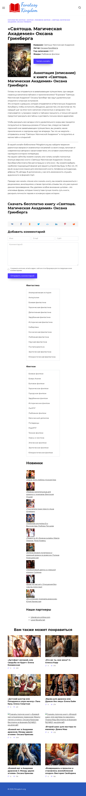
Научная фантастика (38, 342)
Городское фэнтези (37, 393)
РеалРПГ (33, 428)
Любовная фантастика (39, 337)
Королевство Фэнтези (16, 20)
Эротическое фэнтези (39, 448)
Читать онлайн (43, 61)
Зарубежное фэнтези (38, 398)
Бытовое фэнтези (36, 383)
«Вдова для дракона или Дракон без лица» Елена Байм (60, 700)
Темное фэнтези (36, 433)
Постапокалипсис (37, 347)
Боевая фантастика (37, 302)
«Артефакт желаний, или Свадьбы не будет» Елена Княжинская (21, 662)
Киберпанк (34, 327)
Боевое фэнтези (36, 374)
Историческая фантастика (40, 322)
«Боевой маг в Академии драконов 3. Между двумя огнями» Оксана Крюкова (21, 770)
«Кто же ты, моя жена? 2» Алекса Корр (58, 661)
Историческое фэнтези (39, 403)
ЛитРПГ (32, 408)
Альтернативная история (40, 293)
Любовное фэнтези (42, 20)
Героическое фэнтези (38, 388)
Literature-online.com (40, 617)
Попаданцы (34, 423)
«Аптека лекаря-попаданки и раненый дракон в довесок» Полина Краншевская (42, 555)
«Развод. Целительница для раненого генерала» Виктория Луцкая (40, 494)
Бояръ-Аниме (35, 379)
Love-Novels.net (38, 620)
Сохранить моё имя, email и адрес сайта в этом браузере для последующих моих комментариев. (41, 269)
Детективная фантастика (40, 312)
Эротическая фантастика (40, 352)
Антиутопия (34, 297)
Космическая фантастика (40, 332)
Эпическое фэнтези (38, 443)
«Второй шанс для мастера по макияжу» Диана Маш (60, 728)
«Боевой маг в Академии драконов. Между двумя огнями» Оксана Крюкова (20, 732)
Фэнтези (30, 20)
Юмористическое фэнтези (41, 453)
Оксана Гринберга (49, 48)
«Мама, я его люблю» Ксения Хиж (41, 480)
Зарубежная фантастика (39, 317)
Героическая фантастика (40, 307)
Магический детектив (39, 418)
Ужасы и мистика (36, 438)
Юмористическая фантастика (42, 357)
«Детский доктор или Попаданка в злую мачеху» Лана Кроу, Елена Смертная (24, 701)
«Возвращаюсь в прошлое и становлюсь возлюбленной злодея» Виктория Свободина (60, 770)
